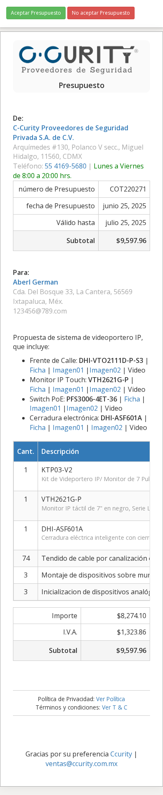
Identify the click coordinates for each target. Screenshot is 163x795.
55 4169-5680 (66, 166)
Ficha (38, 370)
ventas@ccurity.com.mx (81, 763)
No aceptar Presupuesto (101, 12)
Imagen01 (68, 370)
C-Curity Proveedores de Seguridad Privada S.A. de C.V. (70, 132)
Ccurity (121, 754)
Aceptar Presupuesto (36, 12)
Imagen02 (105, 370)
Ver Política (110, 699)
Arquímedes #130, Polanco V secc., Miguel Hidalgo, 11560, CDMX (78, 151)
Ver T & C (114, 707)
